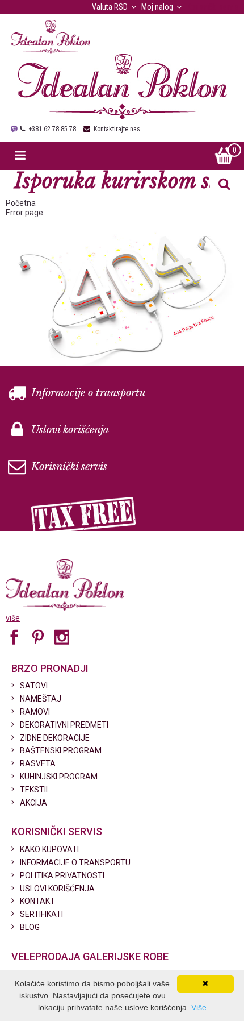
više (13, 617)
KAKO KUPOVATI (49, 849)
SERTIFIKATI (41, 914)
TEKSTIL (35, 789)
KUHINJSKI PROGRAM (59, 776)
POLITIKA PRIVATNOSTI (62, 875)
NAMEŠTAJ (40, 698)
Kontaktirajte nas (117, 129)
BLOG (30, 927)
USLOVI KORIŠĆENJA (57, 888)
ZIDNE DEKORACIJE (55, 737)
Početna (21, 202)
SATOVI (34, 685)
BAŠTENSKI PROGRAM (61, 750)
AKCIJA (33, 802)
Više (199, 1007)
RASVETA (38, 763)
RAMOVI (35, 711)
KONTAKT (37, 901)
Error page (24, 212)
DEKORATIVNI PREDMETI (64, 724)
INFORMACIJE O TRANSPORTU (75, 862)
